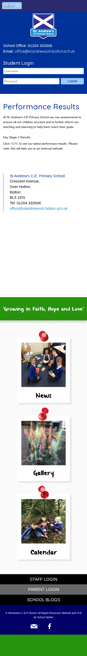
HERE (14, 143)
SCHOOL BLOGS (43, 599)
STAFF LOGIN (43, 579)
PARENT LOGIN (43, 589)
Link (35, 626)
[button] (12, 5)
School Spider (45, 617)
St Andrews (43, 26)
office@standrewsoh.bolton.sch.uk (45, 51)
